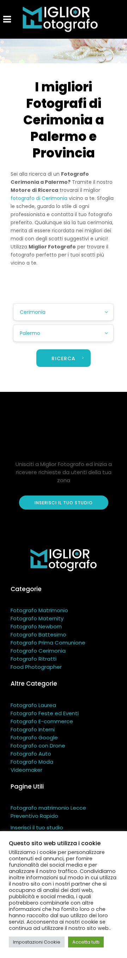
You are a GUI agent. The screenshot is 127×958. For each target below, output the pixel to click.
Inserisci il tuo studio (37, 827)
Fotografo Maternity (37, 618)
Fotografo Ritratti (33, 658)
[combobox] (63, 312)
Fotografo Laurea (33, 705)
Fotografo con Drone (38, 745)
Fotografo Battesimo (38, 634)
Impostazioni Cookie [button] (36, 942)
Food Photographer (36, 667)
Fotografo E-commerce (42, 721)
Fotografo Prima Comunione (48, 642)
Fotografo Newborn (36, 626)
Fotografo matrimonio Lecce (48, 807)
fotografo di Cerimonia (39, 198)
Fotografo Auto (31, 753)
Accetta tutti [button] (85, 942)
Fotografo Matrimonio (39, 610)
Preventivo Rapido (34, 816)
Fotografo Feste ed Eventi (45, 713)
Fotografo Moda (32, 761)
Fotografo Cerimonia (38, 650)
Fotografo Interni (33, 729)
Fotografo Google (34, 737)
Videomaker (26, 769)
